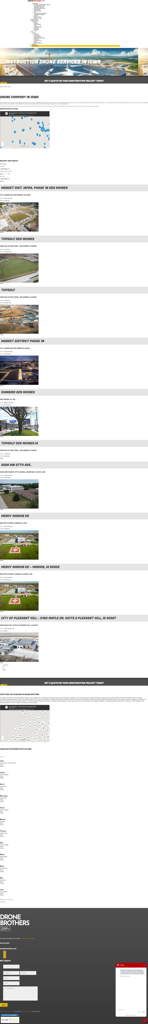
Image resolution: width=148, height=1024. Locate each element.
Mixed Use (7, 200)
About (34, 33)
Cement (36, 23)
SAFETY (36, 15)
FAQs (35, 41)
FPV (35, 12)
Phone (5, 980)
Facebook (5, 964)
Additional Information (8, 985)
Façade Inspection (39, 6)
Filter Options (3, 164)
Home (1, 86)
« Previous (5, 665)
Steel (35, 30)
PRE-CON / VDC (38, 18)
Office (6, 630)
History (36, 34)
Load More (2, 901)
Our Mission (37, 36)
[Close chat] (144, 1020)
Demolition (37, 17)
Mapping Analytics (39, 8)
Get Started (3, 83)
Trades (34, 22)
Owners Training (39, 14)
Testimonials (38, 43)
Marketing (37, 9)
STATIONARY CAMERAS (40, 13)
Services (35, 3)
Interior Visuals (39, 7)
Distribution (7, 456)
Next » (4, 670)
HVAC (35, 25)
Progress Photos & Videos (42, 4)
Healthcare (7, 528)
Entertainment (8, 251)
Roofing (36, 28)
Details (1, 232)
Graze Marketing (36, 1011)
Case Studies (35, 20)
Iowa (5, 86)
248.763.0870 (4, 943)
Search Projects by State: (10, 938)
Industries (34, 19)
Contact (36, 39)
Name (5, 970)
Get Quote (35, 46)
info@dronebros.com (8, 949)
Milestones (37, 10)
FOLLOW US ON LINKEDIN (9, 1015)
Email (4, 975)
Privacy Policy (18, 1011)
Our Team (37, 35)
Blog (32, 31)
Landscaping (38, 26)
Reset (1, 181)
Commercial (7, 405)
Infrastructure (8, 302)
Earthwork (37, 24)
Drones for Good (39, 38)
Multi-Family (7, 477)
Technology (38, 40)
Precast (36, 29)
